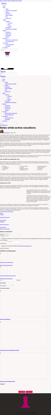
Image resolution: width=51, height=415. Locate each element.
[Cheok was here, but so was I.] (25, 388)
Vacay (11, 211)
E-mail (1, 236)
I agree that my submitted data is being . (16, 246)
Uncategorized (3, 125)
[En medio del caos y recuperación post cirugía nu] (8, 386)
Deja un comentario (5, 229)
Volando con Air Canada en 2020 (7, 381)
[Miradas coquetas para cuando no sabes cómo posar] (8, 389)
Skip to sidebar (11, 0)
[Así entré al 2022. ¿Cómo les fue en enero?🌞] (8, 388)
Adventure (2, 265)
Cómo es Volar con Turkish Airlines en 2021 (9, 350)
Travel (8, 211)
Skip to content (4, 0)
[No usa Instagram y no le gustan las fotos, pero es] (25, 389)
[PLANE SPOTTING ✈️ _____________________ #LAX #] (42, 388)
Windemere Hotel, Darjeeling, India (6, 262)
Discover (5, 211)
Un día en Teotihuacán (5, 319)
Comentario (3, 243)
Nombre (2, 234)
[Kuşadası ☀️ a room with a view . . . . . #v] (42, 389)
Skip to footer (18, 0)
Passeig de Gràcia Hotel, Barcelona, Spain (8, 275)
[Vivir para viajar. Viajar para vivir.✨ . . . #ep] (42, 386)
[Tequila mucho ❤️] (25, 386)
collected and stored (26, 246)
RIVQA (15, 413)
